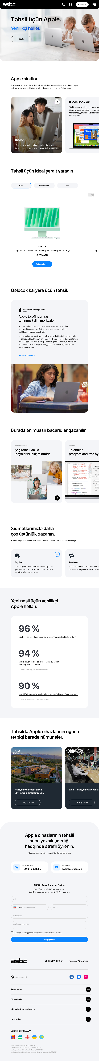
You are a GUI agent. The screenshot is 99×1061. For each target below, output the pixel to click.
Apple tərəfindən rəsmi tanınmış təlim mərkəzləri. (37, 318)
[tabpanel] (49, 233)
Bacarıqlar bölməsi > (27, 355)
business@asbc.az (72, 869)
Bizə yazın (66, 865)
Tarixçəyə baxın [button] (28, 802)
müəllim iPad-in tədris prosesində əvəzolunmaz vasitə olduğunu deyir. (47, 637)
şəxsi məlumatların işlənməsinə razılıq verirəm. (45, 933)
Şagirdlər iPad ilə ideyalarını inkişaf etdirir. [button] (33, 452)
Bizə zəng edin (27, 865)
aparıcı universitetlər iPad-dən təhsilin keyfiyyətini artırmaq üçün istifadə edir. (39, 663)
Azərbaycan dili (21, 977)
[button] (94, 3)
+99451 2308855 (31, 869)
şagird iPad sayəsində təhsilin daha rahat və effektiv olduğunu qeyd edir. (48, 694)
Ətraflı (21, 39)
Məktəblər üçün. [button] (21, 445)
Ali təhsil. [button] (72, 445)
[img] (36, 125)
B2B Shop (82, 4)
